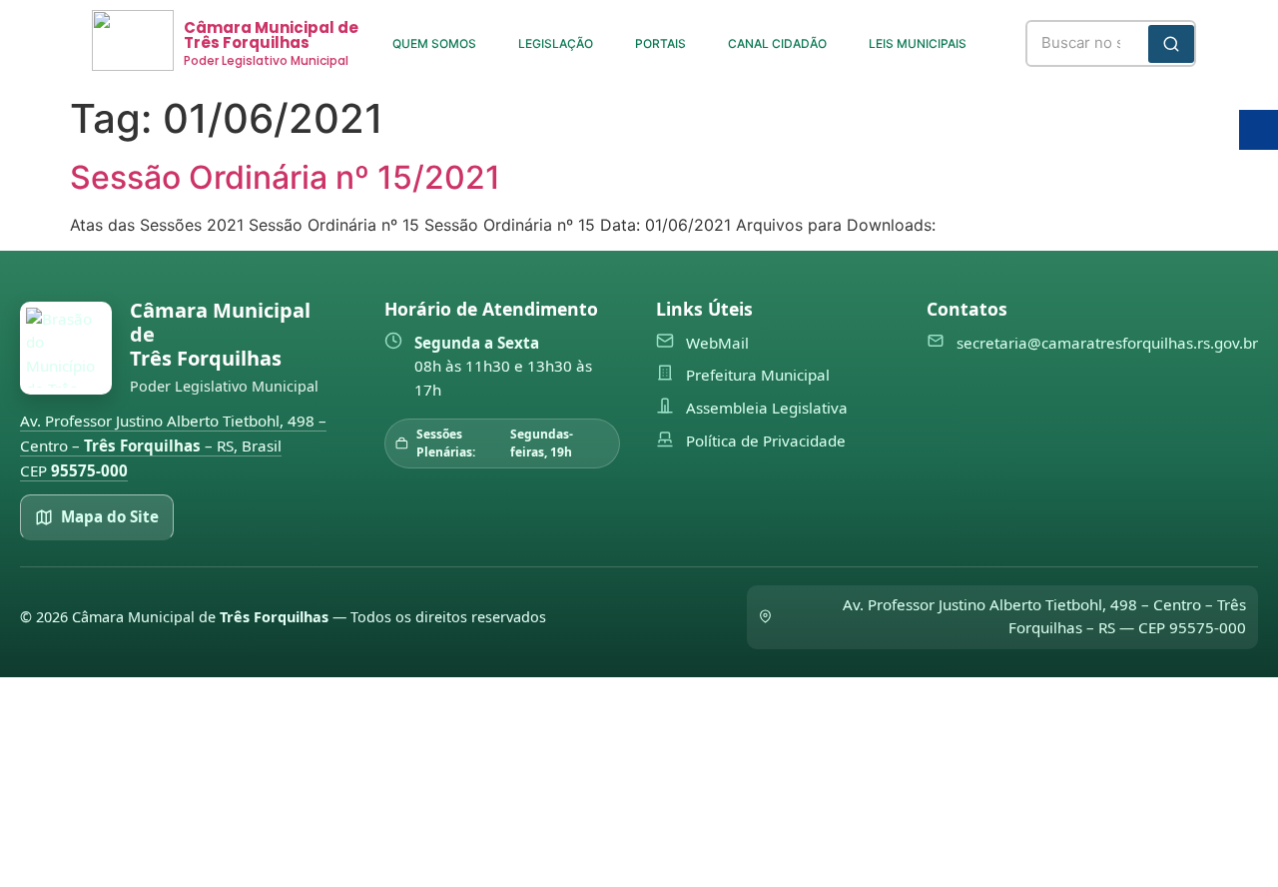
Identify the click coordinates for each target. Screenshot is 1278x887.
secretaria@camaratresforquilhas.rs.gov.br (1107, 343)
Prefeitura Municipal (758, 375)
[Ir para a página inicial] (66, 348)
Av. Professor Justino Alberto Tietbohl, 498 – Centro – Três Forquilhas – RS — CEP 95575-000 (1044, 616)
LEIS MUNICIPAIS (917, 43)
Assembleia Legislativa (767, 408)
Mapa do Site (110, 516)
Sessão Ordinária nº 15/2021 (285, 177)
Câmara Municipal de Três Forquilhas (271, 35)
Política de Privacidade (766, 440)
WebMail (717, 343)
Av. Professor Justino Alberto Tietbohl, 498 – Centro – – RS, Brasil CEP (173, 445)
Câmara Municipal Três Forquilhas (220, 335)
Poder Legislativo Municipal (266, 60)
